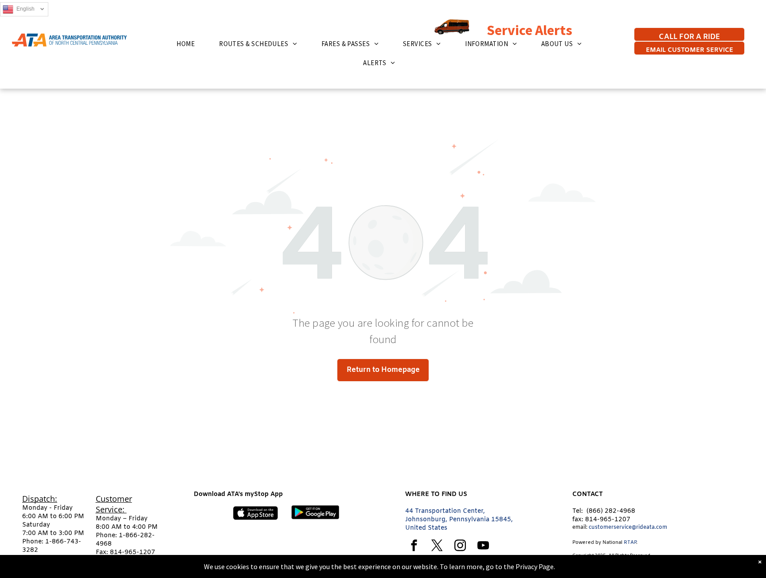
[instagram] (460, 547)
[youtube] (483, 547)
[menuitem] (189, 43)
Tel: (577, 511)
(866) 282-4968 (610, 511)
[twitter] (437, 547)
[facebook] (414, 547)
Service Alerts (511, 30)
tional (615, 542)
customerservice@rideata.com (628, 527)
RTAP (630, 542)
